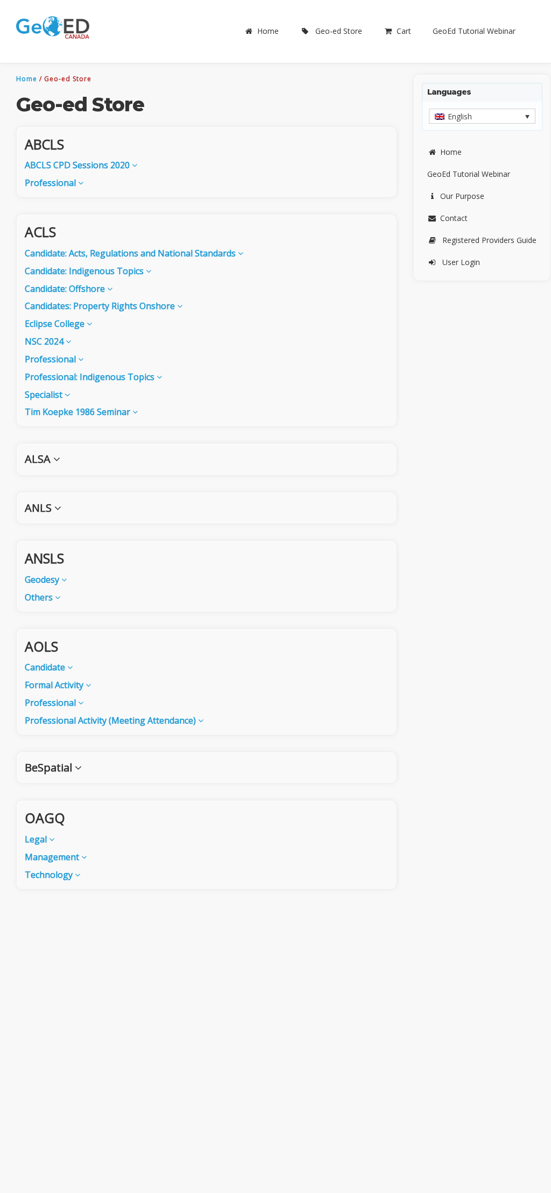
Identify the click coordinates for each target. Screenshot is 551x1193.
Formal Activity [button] (55, 685)
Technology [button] (50, 875)
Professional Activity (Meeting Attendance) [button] (111, 720)
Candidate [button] (46, 667)
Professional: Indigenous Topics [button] (91, 377)
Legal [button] (37, 839)
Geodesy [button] (43, 579)
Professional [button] (51, 183)
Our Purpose (462, 196)
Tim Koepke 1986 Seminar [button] (78, 412)
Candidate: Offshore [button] (66, 289)
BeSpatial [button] (50, 767)
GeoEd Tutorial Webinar (474, 31)
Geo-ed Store (338, 31)
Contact (454, 218)
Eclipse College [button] (56, 324)
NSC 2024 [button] (45, 341)
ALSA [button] (39, 459)
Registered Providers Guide (489, 240)
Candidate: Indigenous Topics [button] (85, 271)
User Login (461, 262)
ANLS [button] (39, 508)
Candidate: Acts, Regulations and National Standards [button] (131, 253)
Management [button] (53, 857)
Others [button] (40, 597)
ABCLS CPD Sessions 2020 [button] (78, 165)
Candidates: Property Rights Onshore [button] (101, 306)
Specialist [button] (45, 395)
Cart (404, 31)
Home (268, 31)
